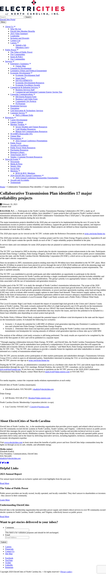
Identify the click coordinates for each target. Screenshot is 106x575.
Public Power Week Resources (22, 148)
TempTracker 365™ (18, 155)
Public (11, 50)
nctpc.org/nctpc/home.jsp (95, 233)
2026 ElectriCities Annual (26, 175)
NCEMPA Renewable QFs (21, 134)
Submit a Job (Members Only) (22, 46)
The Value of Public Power (21, 52)
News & (12, 159)
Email (7, 535)
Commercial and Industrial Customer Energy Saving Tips (39, 92)
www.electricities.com (13, 442)
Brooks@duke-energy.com (39, 398)
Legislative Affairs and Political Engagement (28, 71)
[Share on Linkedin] (5, 463)
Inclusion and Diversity (19, 38)
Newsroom (14, 161)
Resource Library (17, 152)
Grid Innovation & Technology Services (26, 110)
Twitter (8, 563)
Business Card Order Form (26, 99)
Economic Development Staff (28, 75)
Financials (9, 549)
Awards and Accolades (19, 180)
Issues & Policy (16, 57)
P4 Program (20, 104)
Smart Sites (21, 78)
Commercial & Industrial (24, 87)
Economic (20, 73)
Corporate (21, 94)
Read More (4, 483)
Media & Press (16, 164)
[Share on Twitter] (3, 463)
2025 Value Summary (19, 33)
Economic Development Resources (30, 83)
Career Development (18, 120)
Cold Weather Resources (26, 129)
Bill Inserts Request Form (26, 97)
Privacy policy (66, 572)
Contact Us (9, 551)
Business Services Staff (25, 90)
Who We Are (15, 29)
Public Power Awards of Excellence (19, 144)
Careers (8, 547)
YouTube (9, 560)
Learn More (5, 500)
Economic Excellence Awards (28, 85)
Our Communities (17, 54)
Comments (9, 527)
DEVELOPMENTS (24, 80)
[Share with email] (8, 463)
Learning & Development (20, 68)
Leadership (14, 36)
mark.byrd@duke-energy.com (57, 372)
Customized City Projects (26, 101)
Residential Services (18, 106)
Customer (17, 113)
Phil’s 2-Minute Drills (24, 115)
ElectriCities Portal (7, 19)
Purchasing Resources (19, 150)
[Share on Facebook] (0, 463)
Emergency (19, 64)
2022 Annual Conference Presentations (31, 141)
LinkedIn (9, 565)
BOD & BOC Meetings (25, 173)
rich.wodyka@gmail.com (10, 369)
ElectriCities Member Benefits (22, 31)
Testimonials (15, 182)
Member (17, 124)
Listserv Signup (16, 122)
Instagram (9, 567)
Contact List (15, 40)
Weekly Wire (15, 166)
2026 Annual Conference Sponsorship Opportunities (37, 178)
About (9, 27)
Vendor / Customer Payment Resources (26, 157)
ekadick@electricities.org (43, 389)
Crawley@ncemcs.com (39, 407)
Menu (3, 22)
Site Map (9, 554)
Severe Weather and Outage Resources (31, 127)
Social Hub (15, 168)
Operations (14, 108)
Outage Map (21, 66)
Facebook (9, 558)
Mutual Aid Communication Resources (31, 131)
